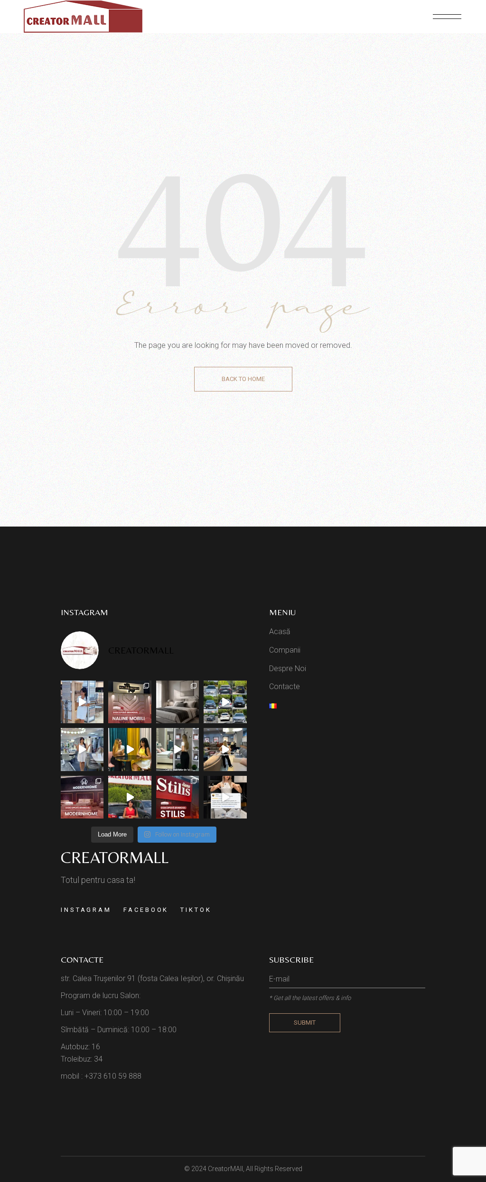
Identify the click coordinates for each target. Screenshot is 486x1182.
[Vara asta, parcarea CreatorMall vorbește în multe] (225, 702)
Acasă (279, 631)
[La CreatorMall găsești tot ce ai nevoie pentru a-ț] (82, 702)
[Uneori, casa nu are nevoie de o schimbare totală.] (177, 797)
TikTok (195, 909)
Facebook (145, 909)
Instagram (86, 909)
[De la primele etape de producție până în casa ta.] (82, 749)
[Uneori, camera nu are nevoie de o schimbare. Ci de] (177, 702)
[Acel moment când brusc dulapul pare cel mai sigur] (177, 749)
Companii (284, 650)
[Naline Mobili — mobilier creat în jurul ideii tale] (129, 702)
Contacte (284, 686)
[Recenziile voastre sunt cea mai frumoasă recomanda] (225, 797)
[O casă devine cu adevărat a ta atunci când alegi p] (82, 797)
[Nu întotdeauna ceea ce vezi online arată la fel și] (129, 749)
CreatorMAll (225, 1169)
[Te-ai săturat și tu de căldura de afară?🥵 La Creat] (129, 797)
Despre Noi (287, 668)
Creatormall (114, 857)
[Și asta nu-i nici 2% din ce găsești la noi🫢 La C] (225, 749)
